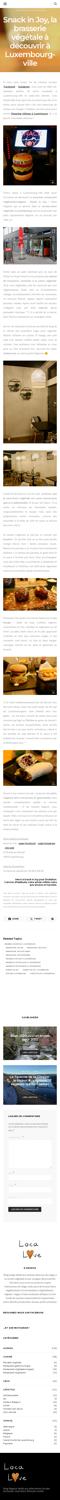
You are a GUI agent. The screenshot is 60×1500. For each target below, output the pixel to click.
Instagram (23, 86)
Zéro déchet (9, 1412)
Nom (11, 1172)
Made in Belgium (11, 1402)
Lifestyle (30, 1033)
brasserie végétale (37, 948)
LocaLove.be (30, 1017)
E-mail (12, 1185)
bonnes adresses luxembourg (21, 944)
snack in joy (13, 970)
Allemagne (8, 1427)
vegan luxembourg (16, 973)
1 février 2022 (30, 1045)
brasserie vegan (15, 948)
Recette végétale (12, 1362)
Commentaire (15, 1138)
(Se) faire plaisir (10, 1395)
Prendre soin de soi (13, 1409)
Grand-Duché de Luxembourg (18, 1440)
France (6, 1437)
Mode (6, 1405)
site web (9, 847)
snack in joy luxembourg (36, 970)
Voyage (7, 1420)
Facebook (9, 86)
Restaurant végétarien (14, 1373)
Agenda (8, 1348)
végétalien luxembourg (43, 973)
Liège (35, 1071)
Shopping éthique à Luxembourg (29, 113)
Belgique (26, 1071)
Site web (12, 1197)
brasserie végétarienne (18, 955)
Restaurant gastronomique (16, 1366)
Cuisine (7, 1356)
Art (4, 1399)
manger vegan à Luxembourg (21, 959)
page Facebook (27, 843)
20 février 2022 (30, 1090)
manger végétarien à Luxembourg (24, 966)
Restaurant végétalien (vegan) (31, 10)
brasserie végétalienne (18, 951)
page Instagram (46, 843)
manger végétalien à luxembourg (24, 962)
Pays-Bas (7, 1443)
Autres (6, 1430)
